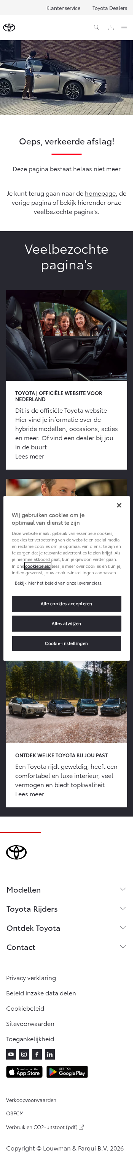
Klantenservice (63, 7)
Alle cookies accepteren (66, 603)
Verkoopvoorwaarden (31, 1099)
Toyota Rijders (32, 908)
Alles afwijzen (66, 623)
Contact (20, 946)
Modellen (23, 889)
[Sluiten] (119, 505)
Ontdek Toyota (33, 927)
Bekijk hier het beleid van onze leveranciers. (58, 583)
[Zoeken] (96, 27)
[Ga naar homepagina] (9, 27)
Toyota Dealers (109, 7)
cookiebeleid (38, 566)
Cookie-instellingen (66, 643)
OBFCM (15, 1113)
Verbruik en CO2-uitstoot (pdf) (42, 1127)
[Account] (111, 27)
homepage (100, 192)
